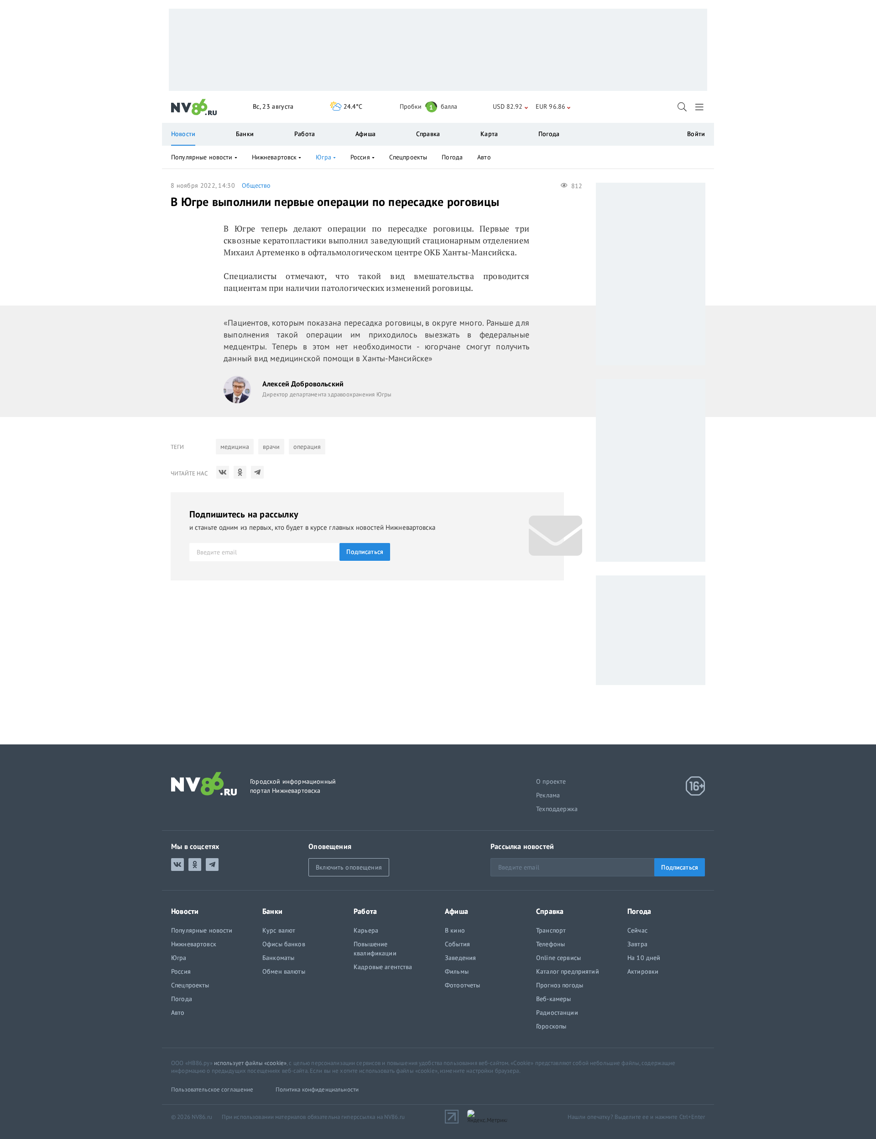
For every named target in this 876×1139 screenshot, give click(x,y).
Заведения (460, 958)
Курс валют (278, 930)
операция (307, 447)
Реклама (548, 795)
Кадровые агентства (383, 967)
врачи (271, 447)
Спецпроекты (408, 157)
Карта (489, 134)
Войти (696, 134)
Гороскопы (551, 1026)
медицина (234, 447)
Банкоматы (278, 958)
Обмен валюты (283, 971)
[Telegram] (257, 472)
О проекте (551, 781)
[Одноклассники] (240, 472)
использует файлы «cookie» (250, 1063)
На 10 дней (643, 958)
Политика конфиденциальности (317, 1089)
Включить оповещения (349, 867)
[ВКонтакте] (222, 472)
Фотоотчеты (462, 985)
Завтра (637, 944)
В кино (455, 930)
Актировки (642, 971)
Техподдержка (557, 809)
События (457, 944)
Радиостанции (557, 1012)
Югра (323, 157)
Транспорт (551, 930)
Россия (360, 157)
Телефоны (550, 944)
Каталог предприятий (567, 971)
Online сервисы (558, 958)
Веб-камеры (553, 999)
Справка (428, 134)
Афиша (365, 134)
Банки (245, 134)
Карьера (366, 930)
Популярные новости (202, 157)
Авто (484, 157)
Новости (183, 134)
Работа (304, 134)
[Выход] (700, 106)
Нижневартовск (274, 157)
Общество (256, 185)
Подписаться (364, 552)
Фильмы (457, 971)
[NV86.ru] (194, 107)
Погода (548, 134)
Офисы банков (283, 944)
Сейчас (637, 930)
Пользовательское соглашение (212, 1089)
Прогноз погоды (559, 985)
